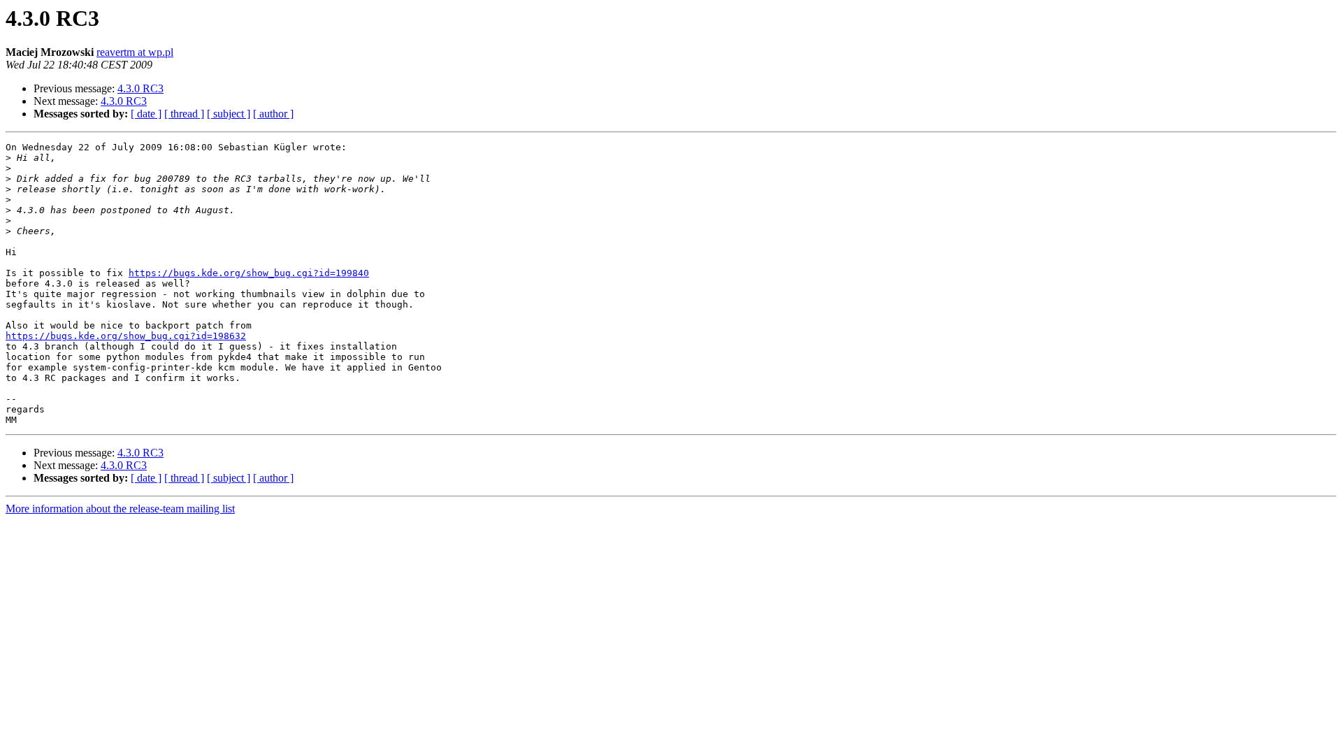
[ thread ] (184, 114)
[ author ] (273, 114)
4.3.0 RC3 (140, 88)
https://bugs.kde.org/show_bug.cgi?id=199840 (249, 273)
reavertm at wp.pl (134, 52)
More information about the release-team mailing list (120, 509)
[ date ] (146, 114)
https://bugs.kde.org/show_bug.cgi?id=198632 (126, 336)
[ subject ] (228, 114)
